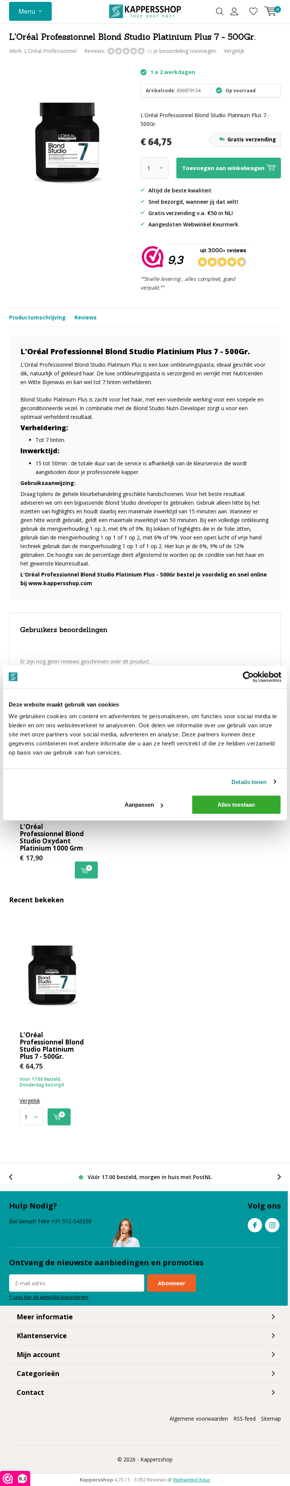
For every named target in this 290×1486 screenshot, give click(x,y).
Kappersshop (156, 1459)
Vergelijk (234, 50)
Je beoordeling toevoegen (184, 50)
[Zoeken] (220, 11)
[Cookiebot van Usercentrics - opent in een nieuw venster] (248, 676)
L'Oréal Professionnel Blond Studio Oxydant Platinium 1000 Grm (52, 837)
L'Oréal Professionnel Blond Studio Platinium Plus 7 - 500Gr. (52, 1045)
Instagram (272, 1225)
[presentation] (14, 1177)
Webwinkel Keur (191, 1479)
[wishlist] (253, 11)
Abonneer (171, 1283)
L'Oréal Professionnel (50, 50)
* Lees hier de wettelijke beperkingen (48, 1297)
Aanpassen (139, 804)
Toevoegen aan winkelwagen (86, 870)
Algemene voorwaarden (199, 1418)
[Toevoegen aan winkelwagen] (59, 1116)
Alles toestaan (236, 804)
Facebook (255, 1225)
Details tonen (249, 781)
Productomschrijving (37, 317)
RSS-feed (244, 1418)
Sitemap (271, 1418)
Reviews (85, 317)
